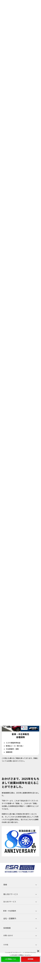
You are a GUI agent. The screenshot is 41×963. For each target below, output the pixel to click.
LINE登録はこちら (10, 959)
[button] (20, 884)
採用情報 (30, 959)
